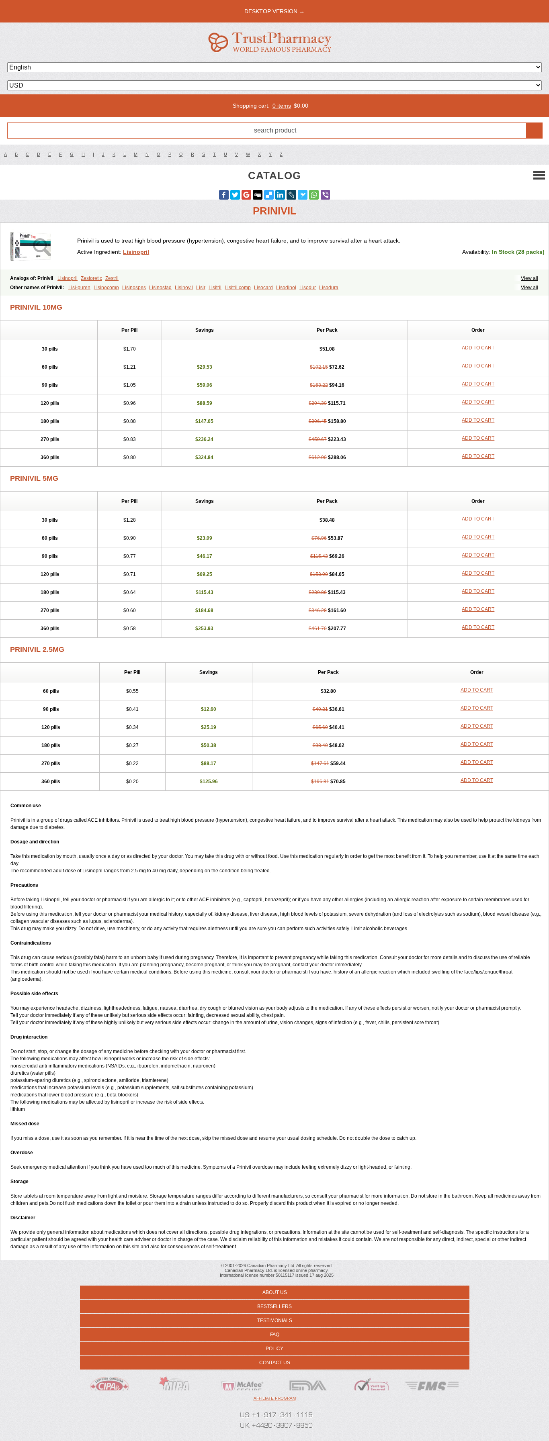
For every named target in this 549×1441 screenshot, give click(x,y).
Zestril (112, 278)
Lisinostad (160, 287)
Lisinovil (184, 287)
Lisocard (263, 287)
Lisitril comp (238, 287)
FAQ (274, 1334)
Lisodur (307, 287)
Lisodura (328, 287)
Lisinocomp (106, 287)
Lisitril (215, 287)
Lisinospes (134, 287)
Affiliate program (275, 1398)
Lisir (200, 287)
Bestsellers (274, 1306)
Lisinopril (136, 252)
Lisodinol (286, 287)
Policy (274, 1348)
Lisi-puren (79, 287)
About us (274, 1292)
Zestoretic (91, 278)
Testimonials (274, 1320)
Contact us (274, 1362)
